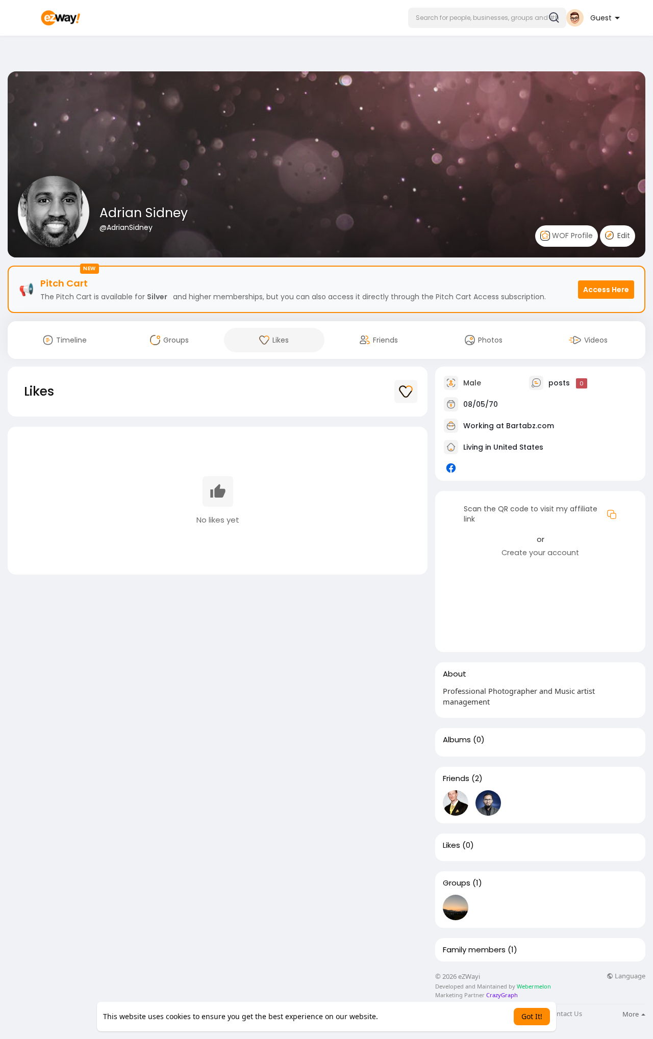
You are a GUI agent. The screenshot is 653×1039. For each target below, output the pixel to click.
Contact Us (565, 1013)
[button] (487, 18)
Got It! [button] (531, 1016)
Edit (622, 235)
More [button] (631, 1014)
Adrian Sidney (143, 213)
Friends (456, 778)
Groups (456, 883)
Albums (457, 740)
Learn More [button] (399, 1016)
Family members (474, 950)
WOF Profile (571, 235)
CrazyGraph (501, 995)
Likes (451, 845)
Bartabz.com (530, 426)
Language (629, 976)
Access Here (606, 289)
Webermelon (534, 986)
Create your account (540, 553)
